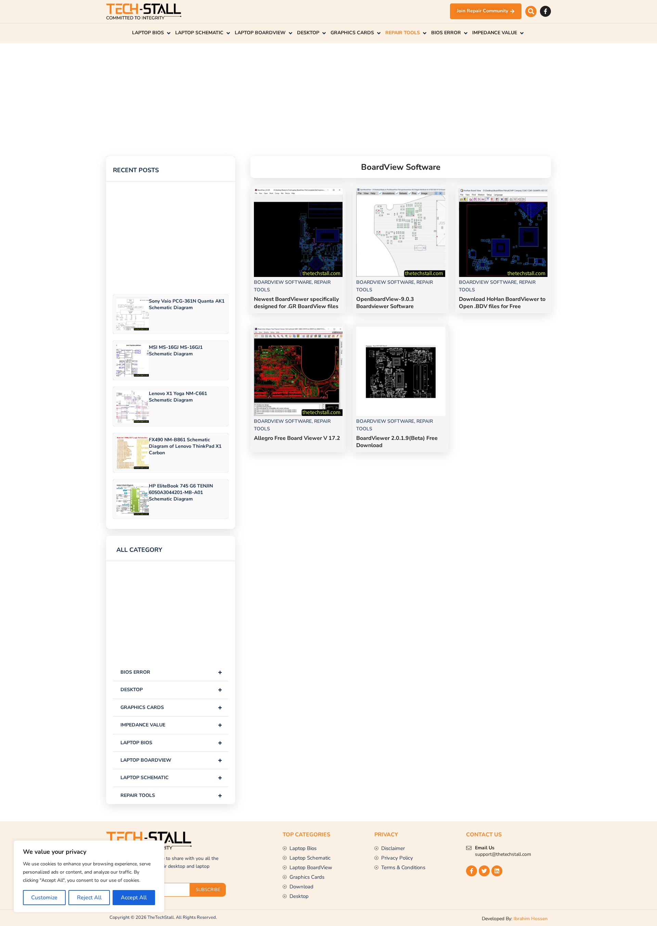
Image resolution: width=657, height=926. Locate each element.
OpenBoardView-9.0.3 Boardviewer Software (385, 302)
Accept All (134, 897)
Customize (44, 897)
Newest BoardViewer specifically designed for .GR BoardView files (296, 302)
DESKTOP (171, 689)
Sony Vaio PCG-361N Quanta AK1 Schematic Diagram (186, 304)
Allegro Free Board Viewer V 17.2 (297, 438)
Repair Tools (171, 795)
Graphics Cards (171, 707)
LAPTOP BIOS (171, 742)
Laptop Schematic (171, 777)
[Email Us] (469, 848)
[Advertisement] (311, 91)
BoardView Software (283, 282)
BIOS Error (171, 672)
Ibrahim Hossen (531, 918)
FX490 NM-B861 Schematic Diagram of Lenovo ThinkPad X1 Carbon (185, 446)
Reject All (89, 897)
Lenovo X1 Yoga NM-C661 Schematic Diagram (178, 396)
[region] (89, 876)
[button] (531, 11)
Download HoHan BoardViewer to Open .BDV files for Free (502, 302)
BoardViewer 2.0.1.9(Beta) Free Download (397, 441)
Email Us (484, 848)
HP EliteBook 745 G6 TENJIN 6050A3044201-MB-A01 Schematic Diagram (181, 492)
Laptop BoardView (171, 760)
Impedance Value (171, 725)
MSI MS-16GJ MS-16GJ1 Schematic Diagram (176, 350)
